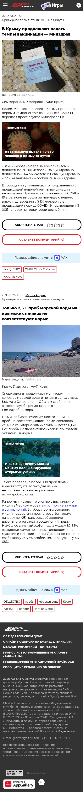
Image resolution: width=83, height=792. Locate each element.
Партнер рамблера (36, 773)
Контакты (48, 647)
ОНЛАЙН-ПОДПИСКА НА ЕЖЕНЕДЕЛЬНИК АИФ (37, 641)
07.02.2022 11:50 (12, 16)
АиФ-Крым (33, 379)
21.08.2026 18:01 (12, 295)
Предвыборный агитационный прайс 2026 (39, 661)
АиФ (31, 95)
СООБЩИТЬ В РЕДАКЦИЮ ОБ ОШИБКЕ (32, 667)
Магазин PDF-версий (20, 647)
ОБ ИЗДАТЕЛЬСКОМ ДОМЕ (22, 636)
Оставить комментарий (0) (41, 239)
